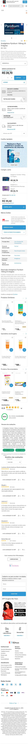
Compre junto (8, 207)
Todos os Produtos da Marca (12, 232)
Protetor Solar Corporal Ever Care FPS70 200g (20, 357)
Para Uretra (17, 255)
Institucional (5, 647)
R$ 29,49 (13, 189)
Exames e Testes (19, 652)
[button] (14, 25)
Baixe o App (25, 2)
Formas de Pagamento (6, 667)
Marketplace (4, 675)
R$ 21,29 (17, 327)
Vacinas (17, 651)
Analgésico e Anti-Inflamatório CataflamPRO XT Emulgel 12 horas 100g (20, 393)
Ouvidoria (3, 653)
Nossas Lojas (4, 655)
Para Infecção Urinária (19, 250)
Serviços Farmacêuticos (20, 654)
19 (17, 329)
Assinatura (17, 658)
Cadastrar (14, 593)
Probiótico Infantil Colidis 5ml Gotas (6, 392)
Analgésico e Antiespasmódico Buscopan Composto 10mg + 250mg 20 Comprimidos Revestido (18, 185)
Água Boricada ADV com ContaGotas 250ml (7, 321)
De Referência (17, 263)
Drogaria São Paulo (7, 70)
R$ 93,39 (17, 398)
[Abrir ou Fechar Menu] (2, 6)
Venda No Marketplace (6, 649)
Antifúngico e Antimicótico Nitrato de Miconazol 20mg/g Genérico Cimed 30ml (20, 322)
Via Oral (16, 246)
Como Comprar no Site (6, 665)
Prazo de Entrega (5, 669)
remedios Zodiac (8, 227)
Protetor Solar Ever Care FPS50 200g (6, 357)
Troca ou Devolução (5, 673)
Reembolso (3, 671)
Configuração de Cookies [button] (21, 675)
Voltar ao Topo (13, 703)
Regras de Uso (10, 112)
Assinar (5, 82)
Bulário (2, 657)
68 (17, 365)
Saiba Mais (9, 94)
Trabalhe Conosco (5, 651)
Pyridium (15, 294)
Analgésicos (17, 258)
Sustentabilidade (5, 659)
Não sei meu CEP (11, 129)
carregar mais (14, 559)
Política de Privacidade (20, 666)
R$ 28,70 (14, 180)
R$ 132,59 (4, 398)
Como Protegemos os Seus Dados (20, 672)
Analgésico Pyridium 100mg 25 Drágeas (18, 175)
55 (4, 365)
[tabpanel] (14, 25)
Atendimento (5, 662)
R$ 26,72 (14, 191)
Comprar (18, 77)
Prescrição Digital (19, 656)
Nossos (17, 647)
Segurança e (19, 663)
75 (17, 400)
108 (5, 400)
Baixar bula (5, 63)
